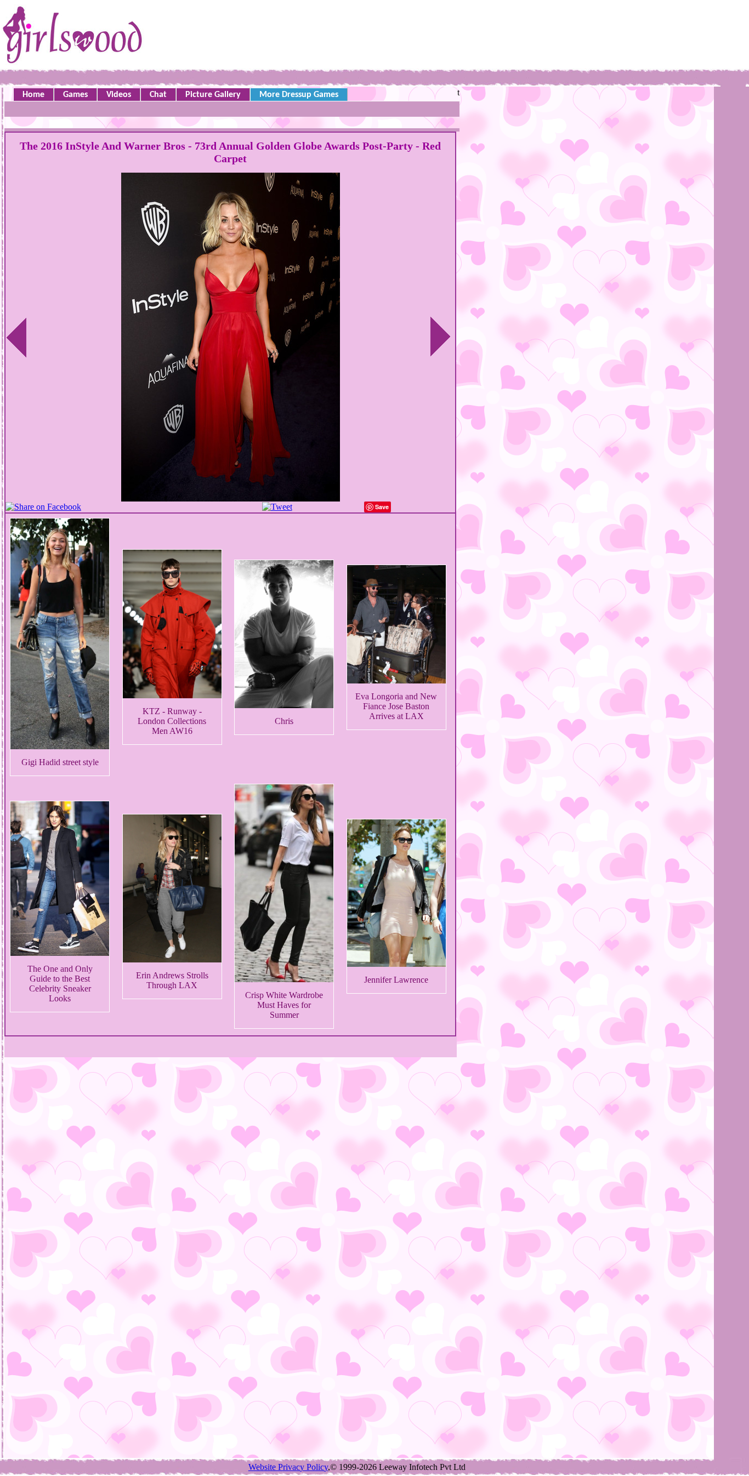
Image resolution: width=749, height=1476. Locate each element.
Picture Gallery (213, 94)
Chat (158, 94)
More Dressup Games (298, 94)
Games (75, 94)
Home (33, 94)
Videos (118, 94)
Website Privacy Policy (288, 1467)
